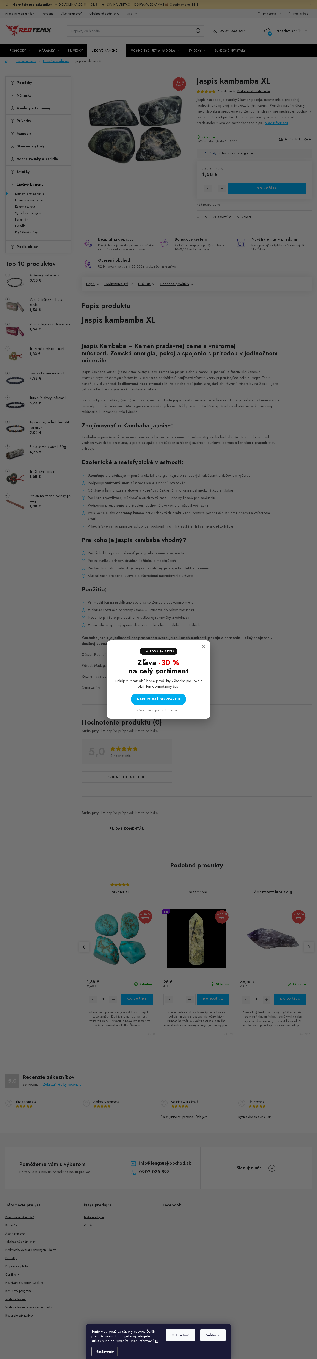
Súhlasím (213, 1335)
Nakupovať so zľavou (158, 699)
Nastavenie (104, 1351)
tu (156, 1341)
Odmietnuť (180, 1335)
